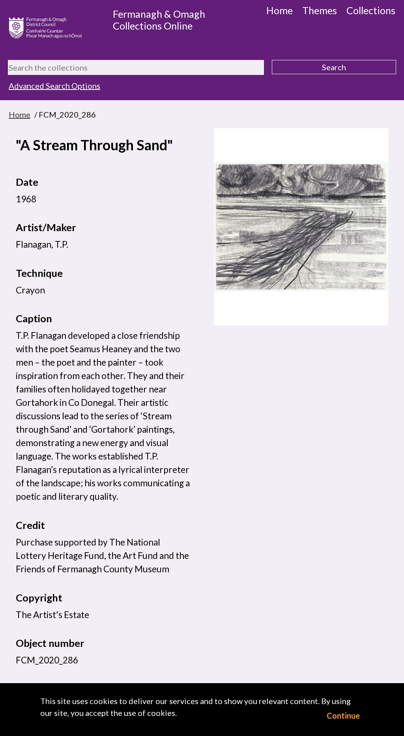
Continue (343, 715)
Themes (319, 10)
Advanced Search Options (54, 85)
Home (279, 10)
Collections (370, 10)
